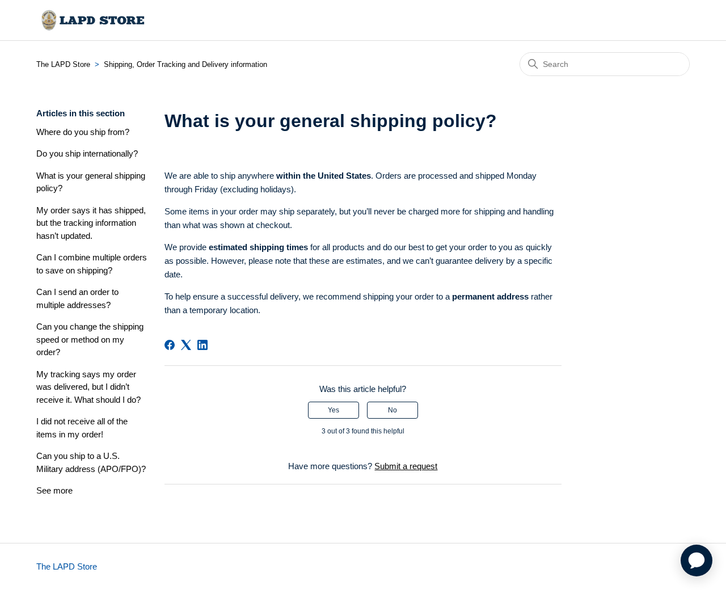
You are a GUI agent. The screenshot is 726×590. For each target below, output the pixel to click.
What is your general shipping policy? (90, 182)
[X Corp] (186, 345)
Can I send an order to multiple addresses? (77, 298)
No (392, 410)
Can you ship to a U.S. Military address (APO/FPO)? (91, 462)
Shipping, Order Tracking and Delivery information (185, 64)
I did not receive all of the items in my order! (82, 427)
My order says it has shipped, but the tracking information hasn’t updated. (91, 223)
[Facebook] (169, 345)
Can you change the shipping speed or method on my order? (89, 339)
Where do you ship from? (82, 132)
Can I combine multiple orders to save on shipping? (91, 263)
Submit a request (405, 466)
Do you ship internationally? (87, 153)
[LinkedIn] (202, 345)
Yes (333, 410)
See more (54, 490)
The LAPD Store (63, 64)
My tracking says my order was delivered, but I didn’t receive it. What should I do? (88, 386)
